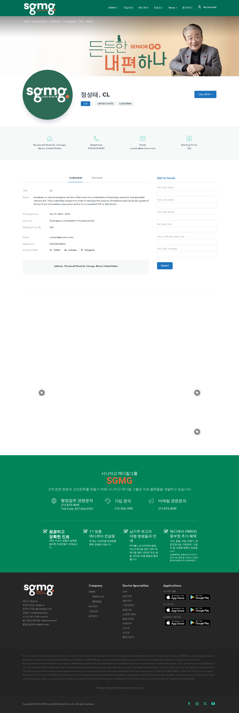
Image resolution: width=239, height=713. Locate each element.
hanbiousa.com (49, 620)
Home (27, 21)
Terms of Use (121, 687)
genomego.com (43, 608)
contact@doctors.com (143, 148)
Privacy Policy (104, 687)
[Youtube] (213, 704)
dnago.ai (39, 605)
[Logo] (42, 8)
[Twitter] (50, 250)
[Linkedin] (65, 250)
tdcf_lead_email (165, 200)
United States (40, 21)
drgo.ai (34, 601)
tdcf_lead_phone (165, 212)
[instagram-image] (42, 315)
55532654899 (96, 148)
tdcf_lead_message (167, 249)
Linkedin (72, 250)
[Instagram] (82, 250)
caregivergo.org (38, 612)
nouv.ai (44, 616)
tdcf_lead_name (165, 187)
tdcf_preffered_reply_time (171, 236)
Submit (165, 265)
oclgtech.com (42, 624)
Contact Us (136, 687)
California (55, 21)
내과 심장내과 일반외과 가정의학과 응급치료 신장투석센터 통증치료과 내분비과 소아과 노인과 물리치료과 (129, 614)
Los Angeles (69, 21)
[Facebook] (189, 704)
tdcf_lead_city (164, 224)
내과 (81, 21)
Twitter (56, 250)
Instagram (90, 250)
